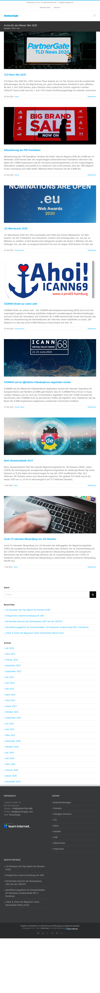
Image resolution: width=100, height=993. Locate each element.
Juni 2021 (9, 729)
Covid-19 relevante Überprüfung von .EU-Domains (30, 539)
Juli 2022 (9, 677)
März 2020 (10, 764)
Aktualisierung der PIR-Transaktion (22, 150)
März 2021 (10, 735)
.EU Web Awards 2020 (15, 228)
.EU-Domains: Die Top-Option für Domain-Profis (27, 609)
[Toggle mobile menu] (94, 15)
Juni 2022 (9, 682)
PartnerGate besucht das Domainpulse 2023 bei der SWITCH (34, 621)
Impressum (59, 848)
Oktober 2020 (11, 746)
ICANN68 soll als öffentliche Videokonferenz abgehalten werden (37, 382)
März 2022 (10, 700)
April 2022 (10, 694)
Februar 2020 (11, 770)
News (17, 96)
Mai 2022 (9, 688)
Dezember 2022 (13, 665)
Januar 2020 (11, 775)
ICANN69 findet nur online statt (20, 303)
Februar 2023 (11, 659)
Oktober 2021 (11, 711)
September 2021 (13, 717)
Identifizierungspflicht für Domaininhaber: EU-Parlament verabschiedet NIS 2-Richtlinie (47, 627)
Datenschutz (59, 843)
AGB (55, 837)
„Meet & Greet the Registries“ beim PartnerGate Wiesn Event (34, 633)
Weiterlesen (92, 96)
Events (17, 250)
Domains (58, 808)
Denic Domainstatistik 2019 (18, 460)
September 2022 (13, 671)
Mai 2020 (9, 758)
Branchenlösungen (62, 802)
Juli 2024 (9, 648)
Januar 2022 (11, 706)
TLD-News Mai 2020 (15, 74)
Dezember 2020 (13, 741)
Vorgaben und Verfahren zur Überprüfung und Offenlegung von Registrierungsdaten (50, 926)
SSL (55, 819)
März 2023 (10, 653)
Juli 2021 (9, 723)
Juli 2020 (9, 752)
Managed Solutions (62, 814)
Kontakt (57, 831)
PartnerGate (14, 814)
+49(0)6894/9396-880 (22, 808)
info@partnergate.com (66, 2)
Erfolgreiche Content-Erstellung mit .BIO (24, 615)
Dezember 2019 (13, 781)
